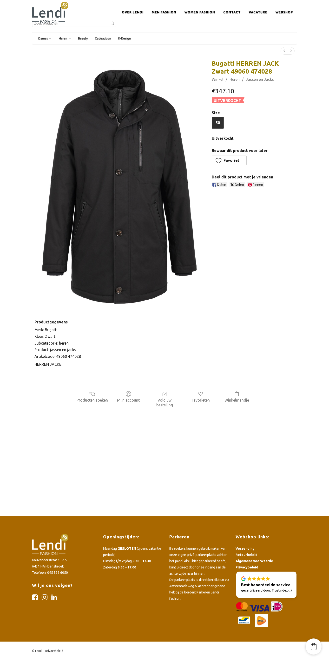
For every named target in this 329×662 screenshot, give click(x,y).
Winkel (217, 79)
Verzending (245, 548)
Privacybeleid (247, 567)
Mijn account (128, 400)
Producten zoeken (92, 400)
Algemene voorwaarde (254, 561)
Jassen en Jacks (260, 79)
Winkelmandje (236, 400)
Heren (235, 79)
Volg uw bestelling (164, 402)
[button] (229, 160)
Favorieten (201, 400)
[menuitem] (284, 50)
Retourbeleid (246, 555)
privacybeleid (54, 650)
